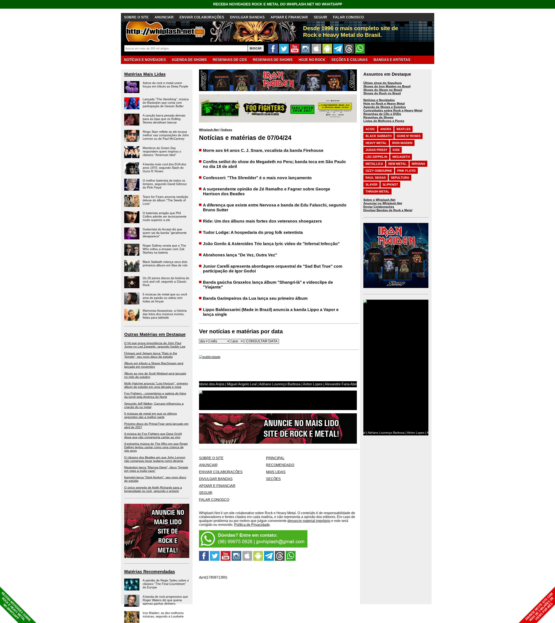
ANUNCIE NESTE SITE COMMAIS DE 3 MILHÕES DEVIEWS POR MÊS (539, 607)
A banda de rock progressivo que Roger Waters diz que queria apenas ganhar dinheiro (165, 600)
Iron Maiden (402, 143)
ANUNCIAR (164, 17)
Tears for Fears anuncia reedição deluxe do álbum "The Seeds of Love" (165, 200)
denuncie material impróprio (308, 521)
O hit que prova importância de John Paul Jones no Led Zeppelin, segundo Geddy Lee (154, 344)
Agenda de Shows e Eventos (384, 107)
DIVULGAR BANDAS (247, 17)
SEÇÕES (349, 60)
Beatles (403, 129)
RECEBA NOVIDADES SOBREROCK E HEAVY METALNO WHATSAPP (16, 606)
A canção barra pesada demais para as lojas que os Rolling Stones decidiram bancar (164, 119)
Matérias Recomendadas (149, 571)
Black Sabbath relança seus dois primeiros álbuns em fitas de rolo (165, 263)
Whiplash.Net (209, 129)
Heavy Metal (376, 143)
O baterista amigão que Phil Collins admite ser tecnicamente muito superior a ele (164, 216)
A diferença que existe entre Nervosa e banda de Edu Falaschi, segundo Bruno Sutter (274, 207)
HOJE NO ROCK (312, 60)
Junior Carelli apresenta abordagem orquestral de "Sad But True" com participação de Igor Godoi (272, 268)
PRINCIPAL (275, 458)
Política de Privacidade (252, 525)
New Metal (397, 163)
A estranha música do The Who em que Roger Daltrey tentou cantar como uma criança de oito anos (156, 447)
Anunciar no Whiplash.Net (382, 203)
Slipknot (390, 184)
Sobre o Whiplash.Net (379, 199)
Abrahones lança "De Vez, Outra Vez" (240, 255)
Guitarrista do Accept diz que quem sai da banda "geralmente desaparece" (165, 232)
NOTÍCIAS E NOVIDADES (145, 60)
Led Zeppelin (376, 157)
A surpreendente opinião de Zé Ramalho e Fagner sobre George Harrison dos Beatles (266, 191)
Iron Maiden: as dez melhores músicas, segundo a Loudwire (163, 614)
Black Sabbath (379, 136)
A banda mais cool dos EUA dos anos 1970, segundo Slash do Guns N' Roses (164, 167)
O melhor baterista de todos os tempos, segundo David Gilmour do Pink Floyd (165, 184)
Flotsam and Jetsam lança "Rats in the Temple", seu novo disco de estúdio (150, 355)
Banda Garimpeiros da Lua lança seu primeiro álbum (255, 298)
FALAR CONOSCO (348, 17)
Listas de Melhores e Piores (383, 121)
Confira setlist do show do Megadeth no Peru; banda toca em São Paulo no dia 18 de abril (274, 164)
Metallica (374, 163)
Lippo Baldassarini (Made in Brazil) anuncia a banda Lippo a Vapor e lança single (271, 312)
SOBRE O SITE (136, 17)
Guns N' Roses (408, 136)
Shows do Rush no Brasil (382, 93)
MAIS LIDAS (276, 472)
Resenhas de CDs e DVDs (382, 114)
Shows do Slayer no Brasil (382, 90)
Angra (385, 129)
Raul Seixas (376, 177)
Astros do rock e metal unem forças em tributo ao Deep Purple (165, 84)
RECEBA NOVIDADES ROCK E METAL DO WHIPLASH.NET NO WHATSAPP (277, 4)
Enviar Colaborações (378, 206)
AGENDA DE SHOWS (189, 60)
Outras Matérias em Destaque (155, 334)
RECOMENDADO (280, 465)
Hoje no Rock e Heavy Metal (384, 103)
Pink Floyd (406, 170)
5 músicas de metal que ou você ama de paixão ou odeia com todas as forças (165, 298)
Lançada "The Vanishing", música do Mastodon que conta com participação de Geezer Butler (166, 102)
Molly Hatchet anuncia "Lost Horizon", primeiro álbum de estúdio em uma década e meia (156, 385)
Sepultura (400, 177)
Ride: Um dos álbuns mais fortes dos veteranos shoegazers (262, 221)
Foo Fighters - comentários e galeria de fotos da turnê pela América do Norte (155, 395)
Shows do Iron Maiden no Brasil (387, 86)
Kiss (396, 150)
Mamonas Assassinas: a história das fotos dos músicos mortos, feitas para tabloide (165, 314)
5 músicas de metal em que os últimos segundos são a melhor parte (150, 415)
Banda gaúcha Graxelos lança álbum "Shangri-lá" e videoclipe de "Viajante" (268, 284)
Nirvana (418, 163)
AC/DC (370, 129)
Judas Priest (376, 150)
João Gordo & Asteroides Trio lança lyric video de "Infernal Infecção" (271, 243)
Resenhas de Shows (378, 117)
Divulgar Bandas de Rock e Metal (387, 210)
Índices (226, 129)
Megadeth (401, 157)
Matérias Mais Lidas (145, 74)
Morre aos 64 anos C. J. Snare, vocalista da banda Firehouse (263, 150)
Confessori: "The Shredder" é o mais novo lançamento (257, 177)
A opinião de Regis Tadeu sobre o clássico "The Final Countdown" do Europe (166, 584)
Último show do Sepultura (382, 83)
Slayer (371, 184)
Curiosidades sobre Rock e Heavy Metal (392, 110)
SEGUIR (320, 17)
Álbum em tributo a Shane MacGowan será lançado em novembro (153, 364)
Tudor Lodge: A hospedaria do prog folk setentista (253, 232)
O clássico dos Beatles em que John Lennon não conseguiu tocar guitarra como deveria (154, 459)
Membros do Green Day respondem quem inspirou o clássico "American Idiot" (162, 151)
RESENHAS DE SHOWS (273, 60)
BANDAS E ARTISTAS (392, 60)
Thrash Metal (377, 191)
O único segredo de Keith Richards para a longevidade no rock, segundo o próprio (153, 489)
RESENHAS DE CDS (230, 60)
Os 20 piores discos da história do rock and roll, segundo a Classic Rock (166, 281)
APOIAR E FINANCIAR (289, 17)
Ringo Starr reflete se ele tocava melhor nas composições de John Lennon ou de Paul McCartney (166, 135)
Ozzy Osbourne (379, 170)
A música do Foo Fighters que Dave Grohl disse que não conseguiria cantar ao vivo (153, 435)
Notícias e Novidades (379, 100)
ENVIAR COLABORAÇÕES (202, 17)
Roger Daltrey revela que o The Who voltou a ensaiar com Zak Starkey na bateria (164, 249)
